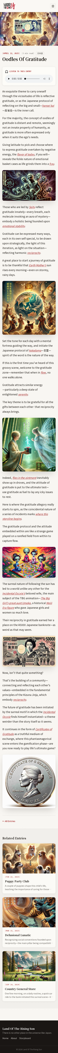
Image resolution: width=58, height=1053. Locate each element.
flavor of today (25, 154)
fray (51, 164)
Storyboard (25, 1038)
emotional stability (13, 226)
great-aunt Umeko (20, 603)
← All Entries (8, 821)
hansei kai (48, 105)
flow (43, 372)
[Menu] (53, 6)
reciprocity (33, 253)
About (14, 1038)
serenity (23, 394)
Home (5, 1038)
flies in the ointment (24, 478)
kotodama (35, 350)
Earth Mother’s (37, 265)
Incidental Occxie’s (13, 593)
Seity (32, 207)
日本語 (40, 53)
